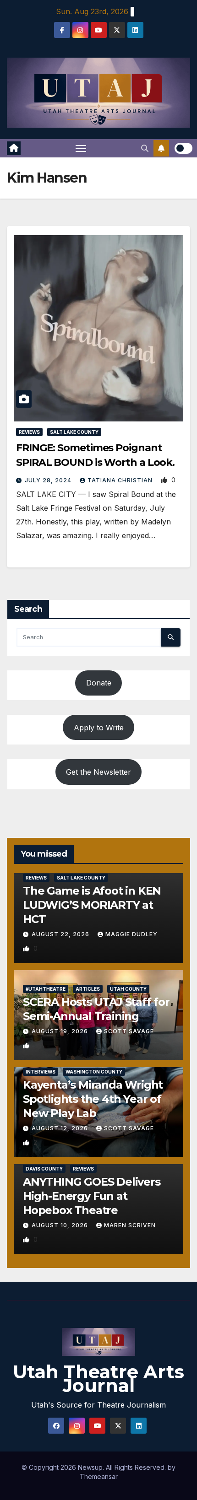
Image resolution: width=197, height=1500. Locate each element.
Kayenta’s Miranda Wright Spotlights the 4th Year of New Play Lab (93, 1099)
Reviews (29, 432)
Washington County (94, 1071)
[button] (144, 148)
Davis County (44, 1168)
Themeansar (99, 1476)
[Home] (14, 148)
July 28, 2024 (49, 480)
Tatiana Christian (121, 480)
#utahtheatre (46, 989)
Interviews (40, 1071)
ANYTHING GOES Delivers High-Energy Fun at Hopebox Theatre (91, 1196)
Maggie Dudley (131, 934)
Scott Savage (129, 1031)
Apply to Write (99, 727)
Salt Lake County (74, 432)
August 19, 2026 (61, 1031)
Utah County (128, 989)
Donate (98, 682)
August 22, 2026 (61, 934)
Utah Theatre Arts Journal (98, 1378)
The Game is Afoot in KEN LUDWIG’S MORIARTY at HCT (92, 905)
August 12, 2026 (61, 1128)
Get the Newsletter (98, 772)
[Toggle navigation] (81, 148)
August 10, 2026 (61, 1225)
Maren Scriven (130, 1225)
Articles (88, 989)
